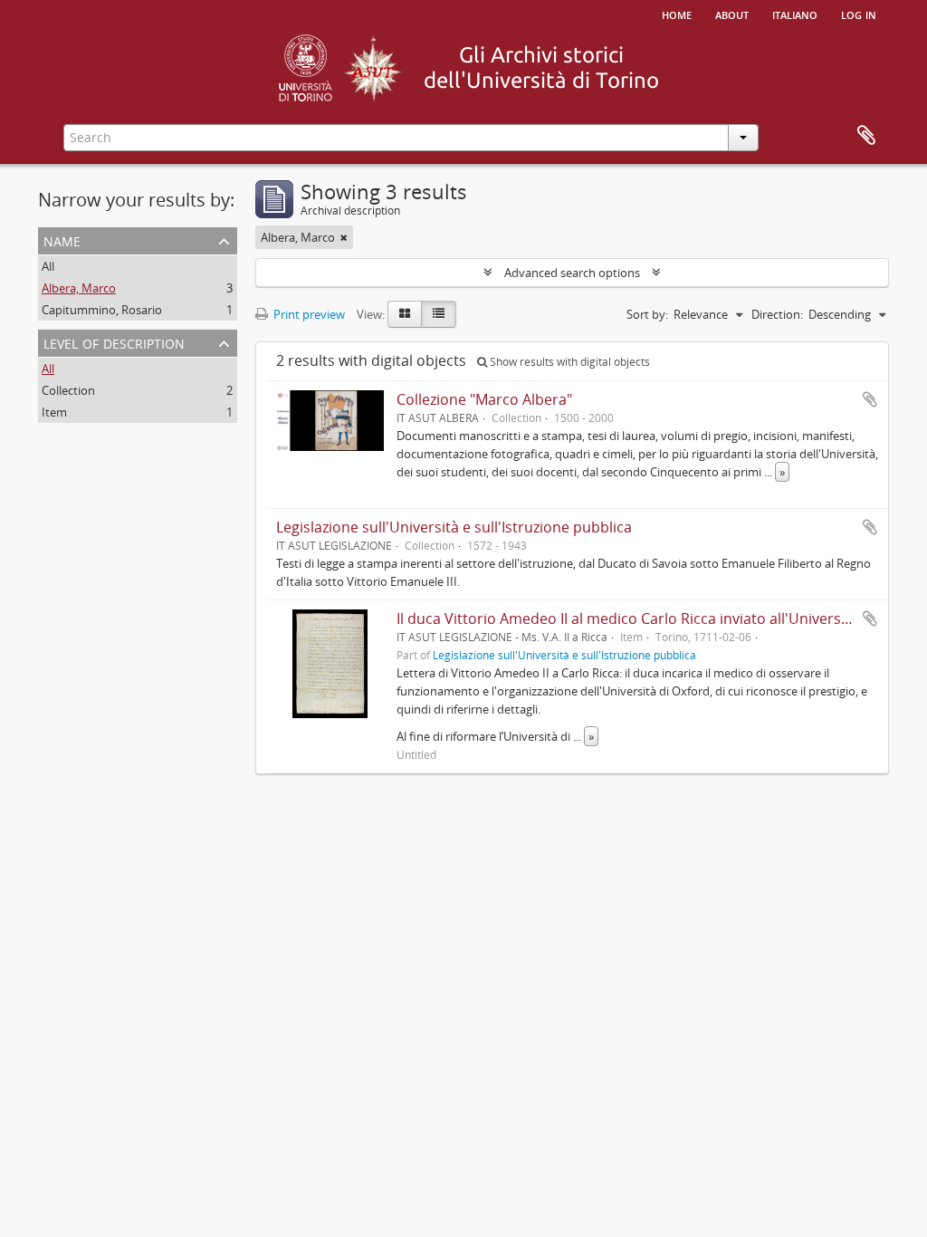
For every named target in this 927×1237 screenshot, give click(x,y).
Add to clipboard (870, 399)
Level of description (114, 342)
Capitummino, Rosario (102, 310)
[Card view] (404, 314)
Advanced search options (572, 272)
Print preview (308, 314)
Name (62, 239)
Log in (858, 14)
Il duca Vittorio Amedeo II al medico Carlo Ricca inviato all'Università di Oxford (661, 618)
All (48, 266)
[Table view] (438, 314)
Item (54, 412)
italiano (794, 14)
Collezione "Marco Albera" (484, 399)
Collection (68, 390)
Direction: (777, 314)
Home (677, 14)
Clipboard (866, 135)
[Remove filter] (344, 237)
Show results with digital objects (568, 361)
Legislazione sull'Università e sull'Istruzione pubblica (454, 527)
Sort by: (647, 314)
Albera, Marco (79, 288)
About (732, 14)
